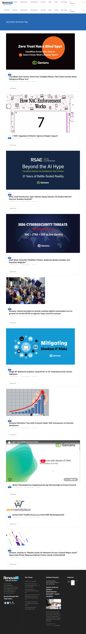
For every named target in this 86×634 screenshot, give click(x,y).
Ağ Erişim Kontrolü (26, 81)
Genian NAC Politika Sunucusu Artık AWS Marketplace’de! (38, 515)
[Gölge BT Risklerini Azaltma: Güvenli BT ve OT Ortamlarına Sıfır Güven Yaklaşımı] (40, 346)
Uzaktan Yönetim (45, 315)
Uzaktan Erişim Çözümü (35, 315)
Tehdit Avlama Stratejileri (30, 581)
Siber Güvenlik (37, 517)
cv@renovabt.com (50, 625)
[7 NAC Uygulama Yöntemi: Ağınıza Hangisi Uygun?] (40, 113)
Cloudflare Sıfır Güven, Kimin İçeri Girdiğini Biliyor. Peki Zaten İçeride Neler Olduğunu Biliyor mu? (32, 597)
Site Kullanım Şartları (50, 580)
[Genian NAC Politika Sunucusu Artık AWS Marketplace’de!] (18, 505)
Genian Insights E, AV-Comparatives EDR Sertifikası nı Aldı (32, 591)
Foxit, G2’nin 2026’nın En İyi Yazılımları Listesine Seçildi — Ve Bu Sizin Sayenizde (32, 585)
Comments (34, 81)
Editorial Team (14, 81)
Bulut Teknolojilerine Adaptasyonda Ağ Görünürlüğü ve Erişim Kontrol (44, 485)
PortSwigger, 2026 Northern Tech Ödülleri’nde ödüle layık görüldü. (31, 603)
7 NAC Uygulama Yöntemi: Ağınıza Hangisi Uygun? (35, 136)
